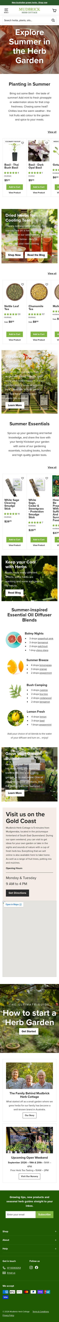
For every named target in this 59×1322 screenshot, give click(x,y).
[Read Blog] (29, 578)
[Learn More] (29, 382)
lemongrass (45, 665)
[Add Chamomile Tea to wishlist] (46, 284)
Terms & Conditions (41, 1311)
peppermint (45, 673)
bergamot (43, 642)
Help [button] (5, 1248)
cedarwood (45, 698)
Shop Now (14, 255)
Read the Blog (36, 255)
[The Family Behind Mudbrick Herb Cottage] (29, 1075)
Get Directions (17, 893)
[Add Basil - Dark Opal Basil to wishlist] (46, 143)
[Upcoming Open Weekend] (29, 1140)
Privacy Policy (8, 1315)
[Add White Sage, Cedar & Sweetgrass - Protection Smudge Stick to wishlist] (46, 478)
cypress (44, 690)
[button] (11, 172)
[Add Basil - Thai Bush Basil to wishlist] (22, 143)
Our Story (29, 1115)
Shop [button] (5, 1231)
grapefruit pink (45, 638)
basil (42, 720)
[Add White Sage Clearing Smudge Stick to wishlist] (22, 478)
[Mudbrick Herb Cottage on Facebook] (36, 1267)
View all (52, 132)
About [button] (6, 1240)
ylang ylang (42, 650)
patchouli (43, 646)
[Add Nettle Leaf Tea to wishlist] (22, 284)
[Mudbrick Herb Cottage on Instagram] (31, 1267)
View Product (15, 192)
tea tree (44, 694)
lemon (43, 716)
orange (43, 669)
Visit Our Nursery (29, 1176)
